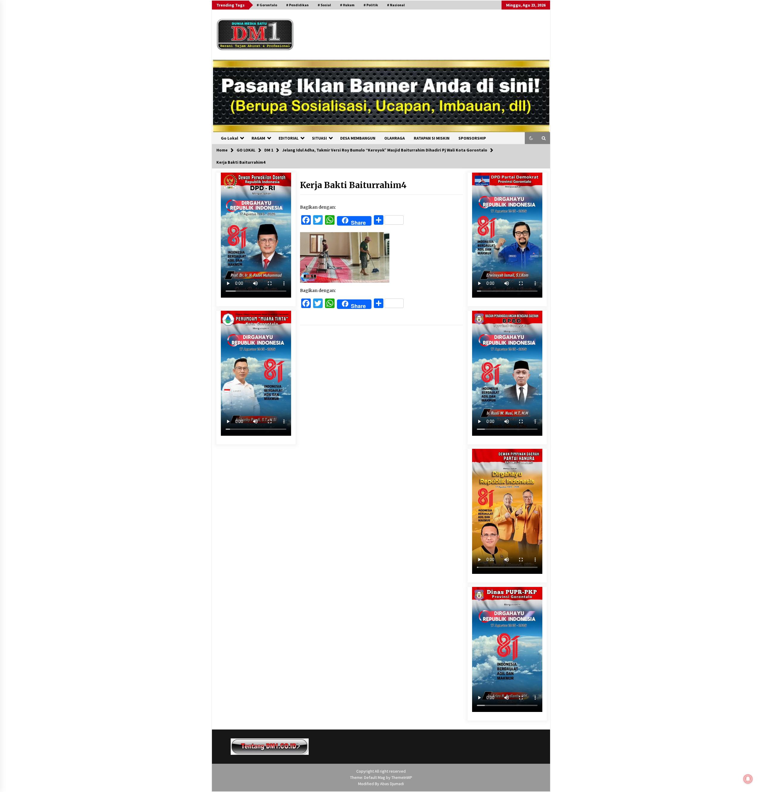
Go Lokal (229, 138)
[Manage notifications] (748, 779)
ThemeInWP (401, 777)
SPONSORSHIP (472, 138)
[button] (531, 138)
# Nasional (396, 5)
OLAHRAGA (394, 138)
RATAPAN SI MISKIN (431, 138)
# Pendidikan (297, 5)
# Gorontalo (267, 5)
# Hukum (347, 5)
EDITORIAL (289, 138)
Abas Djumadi (392, 783)
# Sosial (324, 5)
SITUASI (319, 138)
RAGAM (258, 138)
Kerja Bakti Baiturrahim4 (353, 185)
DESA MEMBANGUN (357, 138)
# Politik (370, 5)
